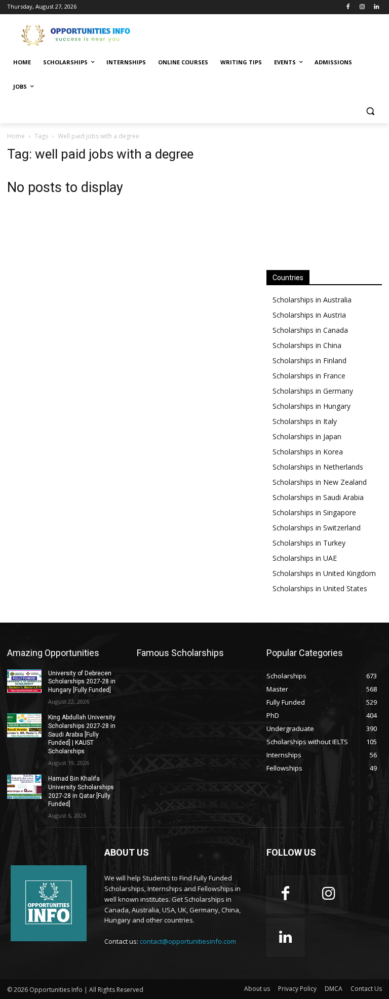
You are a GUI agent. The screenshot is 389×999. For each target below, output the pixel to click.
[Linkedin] (376, 7)
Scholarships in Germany (313, 391)
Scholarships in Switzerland (317, 527)
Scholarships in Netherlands (318, 467)
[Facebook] (348, 7)
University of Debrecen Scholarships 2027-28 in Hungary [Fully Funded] (81, 682)
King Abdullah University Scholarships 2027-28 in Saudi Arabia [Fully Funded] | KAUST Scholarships (81, 734)
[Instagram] (362, 7)
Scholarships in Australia (312, 299)
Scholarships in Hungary (312, 406)
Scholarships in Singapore (314, 512)
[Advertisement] (263, 34)
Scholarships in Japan (307, 436)
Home (16, 136)
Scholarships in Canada (310, 330)
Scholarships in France (309, 375)
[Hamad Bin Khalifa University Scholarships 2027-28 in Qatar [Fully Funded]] (24, 787)
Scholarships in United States (320, 588)
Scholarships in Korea (308, 451)
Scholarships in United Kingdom (324, 573)
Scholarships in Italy (305, 421)
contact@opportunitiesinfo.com (188, 941)
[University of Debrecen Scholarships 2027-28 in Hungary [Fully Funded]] (24, 681)
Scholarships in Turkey (309, 543)
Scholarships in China (307, 345)
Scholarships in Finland (309, 360)
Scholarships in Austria (309, 315)
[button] (370, 111)
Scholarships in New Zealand (320, 482)
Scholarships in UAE (305, 558)
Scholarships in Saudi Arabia (318, 497)
